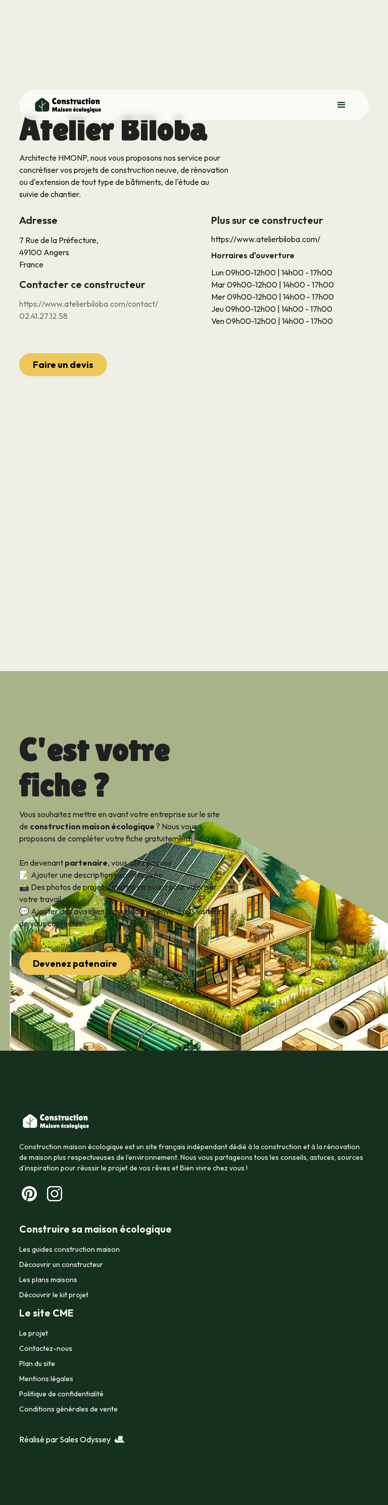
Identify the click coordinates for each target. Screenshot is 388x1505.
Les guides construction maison (69, 1249)
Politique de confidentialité (61, 1393)
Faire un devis (63, 364)
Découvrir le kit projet (53, 1294)
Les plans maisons (48, 1279)
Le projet (33, 1333)
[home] (67, 105)
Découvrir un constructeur (61, 1264)
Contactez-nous (45, 1348)
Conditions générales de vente (68, 1409)
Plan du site (37, 1363)
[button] (341, 105)
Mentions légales (46, 1378)
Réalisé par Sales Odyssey (65, 1439)
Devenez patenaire (75, 963)
